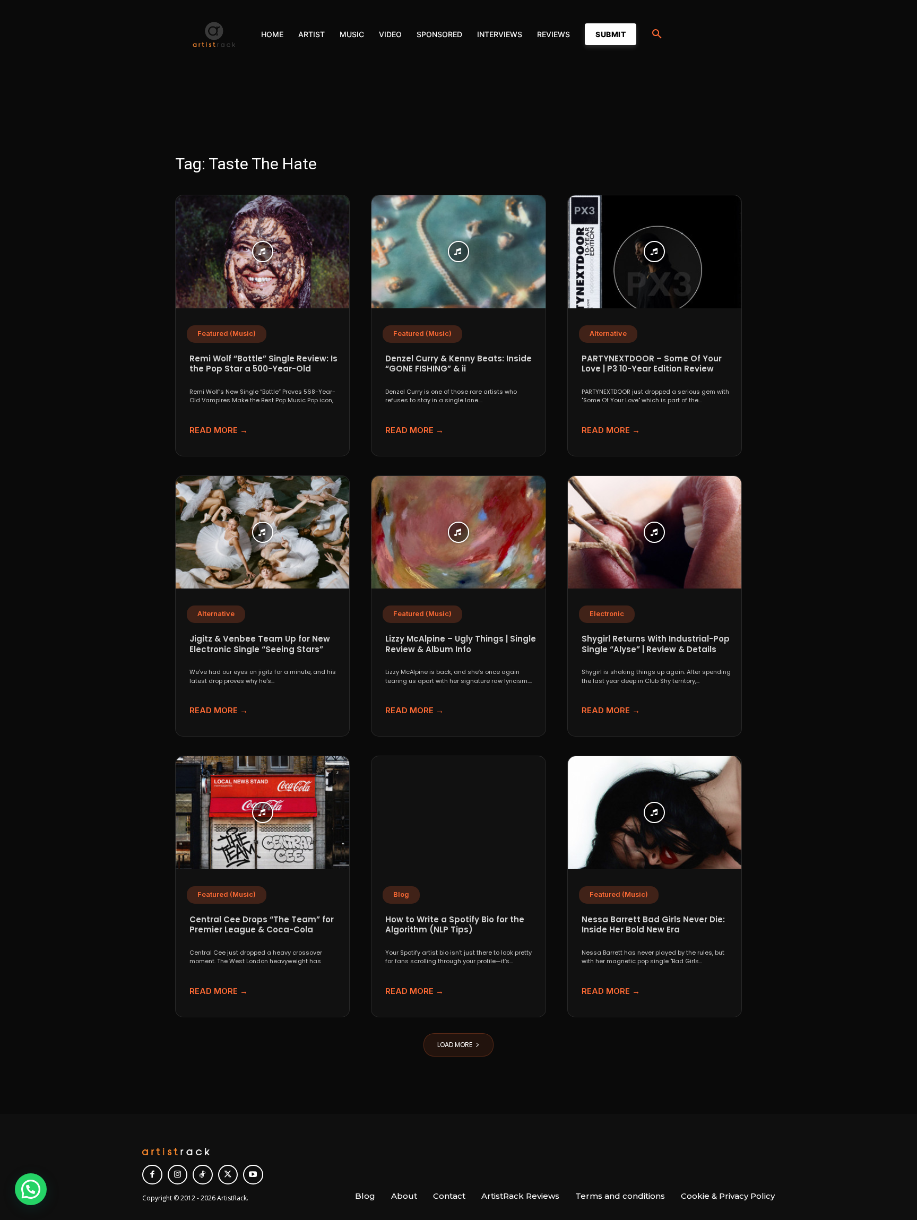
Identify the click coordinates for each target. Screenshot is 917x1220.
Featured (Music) (226, 334)
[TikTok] (203, 1175)
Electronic (607, 614)
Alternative (608, 334)
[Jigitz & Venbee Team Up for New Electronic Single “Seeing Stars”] (262, 532)
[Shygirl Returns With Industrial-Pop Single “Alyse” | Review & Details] (654, 532)
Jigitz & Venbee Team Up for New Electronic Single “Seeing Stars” (259, 644)
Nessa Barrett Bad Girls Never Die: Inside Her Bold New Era (653, 925)
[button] (657, 34)
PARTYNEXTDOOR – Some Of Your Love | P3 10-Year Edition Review (652, 364)
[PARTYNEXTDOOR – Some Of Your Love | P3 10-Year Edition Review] (654, 251)
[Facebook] (152, 1175)
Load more (454, 1044)
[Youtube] (253, 1175)
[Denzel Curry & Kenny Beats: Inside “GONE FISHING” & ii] (458, 251)
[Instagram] (178, 1175)
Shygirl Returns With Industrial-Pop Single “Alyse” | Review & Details (656, 644)
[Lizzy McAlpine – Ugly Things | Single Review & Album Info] (458, 532)
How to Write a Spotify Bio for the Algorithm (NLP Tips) (454, 925)
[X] (228, 1175)
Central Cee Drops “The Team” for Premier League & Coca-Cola (261, 925)
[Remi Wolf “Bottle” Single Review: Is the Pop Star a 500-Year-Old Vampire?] (262, 251)
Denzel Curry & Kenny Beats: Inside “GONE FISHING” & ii (458, 364)
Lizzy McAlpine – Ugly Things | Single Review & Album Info (460, 644)
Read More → (218, 430)
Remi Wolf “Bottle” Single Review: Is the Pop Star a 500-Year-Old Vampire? (263, 369)
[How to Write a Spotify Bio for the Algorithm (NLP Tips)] (458, 812)
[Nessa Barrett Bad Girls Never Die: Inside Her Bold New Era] (654, 812)
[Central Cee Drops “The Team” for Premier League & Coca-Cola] (262, 812)
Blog (401, 894)
